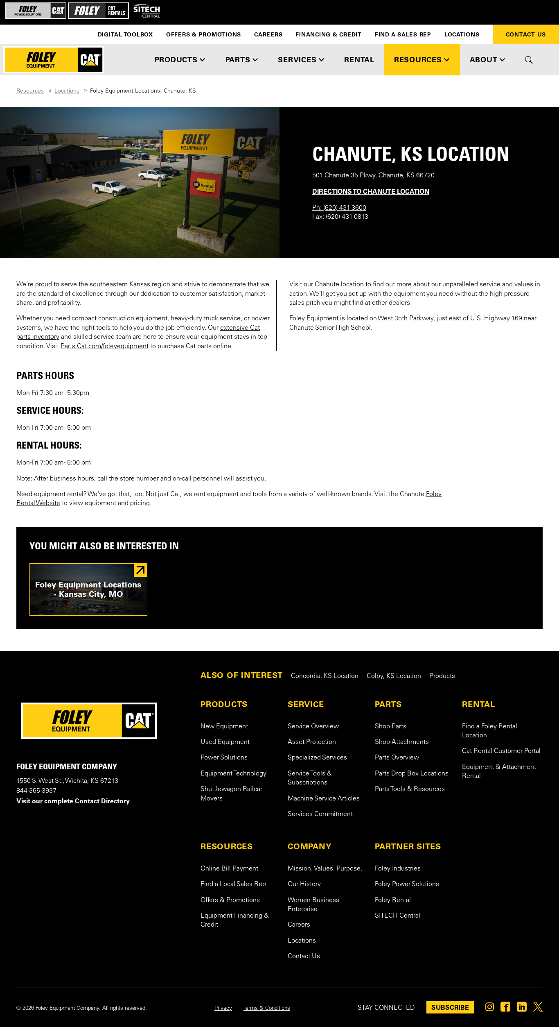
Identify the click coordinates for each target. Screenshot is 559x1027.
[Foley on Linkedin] (522, 1009)
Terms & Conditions (266, 1008)
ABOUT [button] (484, 59)
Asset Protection (312, 742)
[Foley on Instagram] (489, 1009)
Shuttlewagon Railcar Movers (231, 794)
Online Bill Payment (229, 869)
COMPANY (309, 846)
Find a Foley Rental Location (489, 731)
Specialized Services (317, 758)
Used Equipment (225, 742)
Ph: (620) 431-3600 (339, 208)
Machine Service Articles (324, 799)
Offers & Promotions (203, 34)
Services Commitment (320, 814)
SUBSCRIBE (450, 1007)
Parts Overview (397, 758)
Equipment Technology (233, 774)
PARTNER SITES (408, 846)
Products (442, 676)
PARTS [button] (237, 59)
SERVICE (306, 704)
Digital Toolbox (125, 34)
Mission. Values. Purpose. (325, 869)
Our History (304, 884)
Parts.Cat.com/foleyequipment (105, 346)
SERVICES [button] (297, 59)
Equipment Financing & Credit (235, 920)
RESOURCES (227, 846)
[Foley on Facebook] (505, 1009)
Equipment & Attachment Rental (499, 772)
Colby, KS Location (394, 676)
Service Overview (313, 726)
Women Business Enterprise (313, 905)
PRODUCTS (224, 704)
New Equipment (224, 726)
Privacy (223, 1008)
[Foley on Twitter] (538, 1009)
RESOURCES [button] (418, 59)
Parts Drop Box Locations (412, 774)
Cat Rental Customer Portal (501, 751)
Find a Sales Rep (403, 34)
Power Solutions (224, 758)
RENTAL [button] (359, 59)
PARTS (388, 704)
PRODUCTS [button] (176, 59)
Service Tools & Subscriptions (310, 778)
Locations (462, 34)
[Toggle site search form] (529, 59)
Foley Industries (398, 869)
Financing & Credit (328, 34)
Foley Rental (393, 900)
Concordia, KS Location (324, 676)
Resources (30, 91)
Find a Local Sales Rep (233, 884)
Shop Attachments (402, 742)
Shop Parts (390, 726)
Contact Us (304, 956)
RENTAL (478, 704)
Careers (268, 34)
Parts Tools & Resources (410, 789)
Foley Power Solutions (407, 884)
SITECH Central (397, 916)
